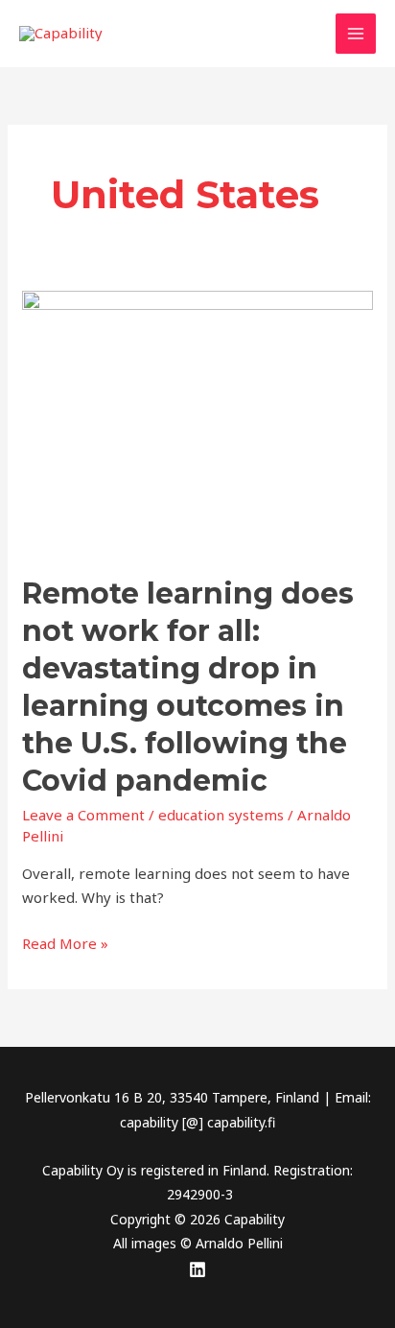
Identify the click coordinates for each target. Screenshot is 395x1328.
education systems (221, 814)
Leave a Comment (83, 814)
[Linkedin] (197, 1269)
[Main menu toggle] (356, 34)
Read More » (65, 942)
